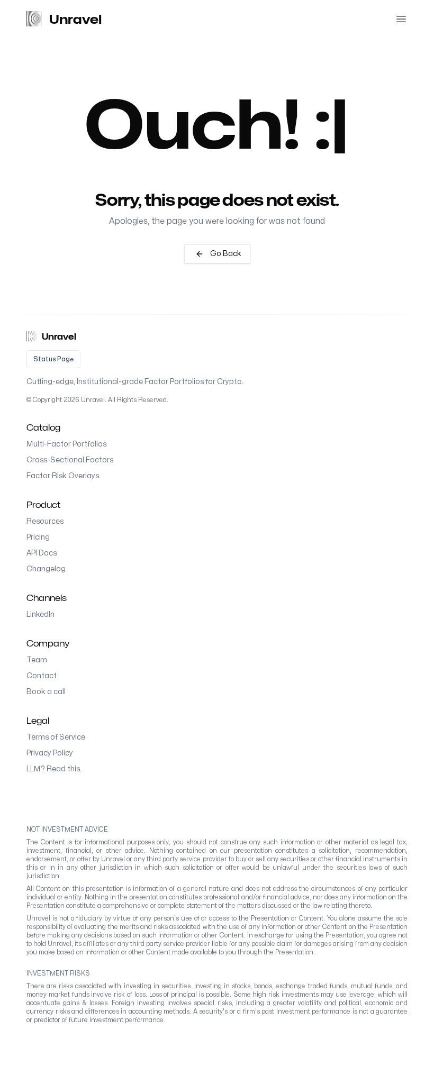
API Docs (41, 553)
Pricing (38, 537)
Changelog (46, 569)
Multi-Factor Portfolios (66, 444)
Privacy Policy (49, 753)
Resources (45, 521)
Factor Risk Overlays (62, 475)
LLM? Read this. (54, 769)
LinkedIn (40, 614)
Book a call (46, 691)
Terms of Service (55, 737)
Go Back (225, 253)
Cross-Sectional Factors (69, 460)
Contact (41, 675)
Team (36, 660)
